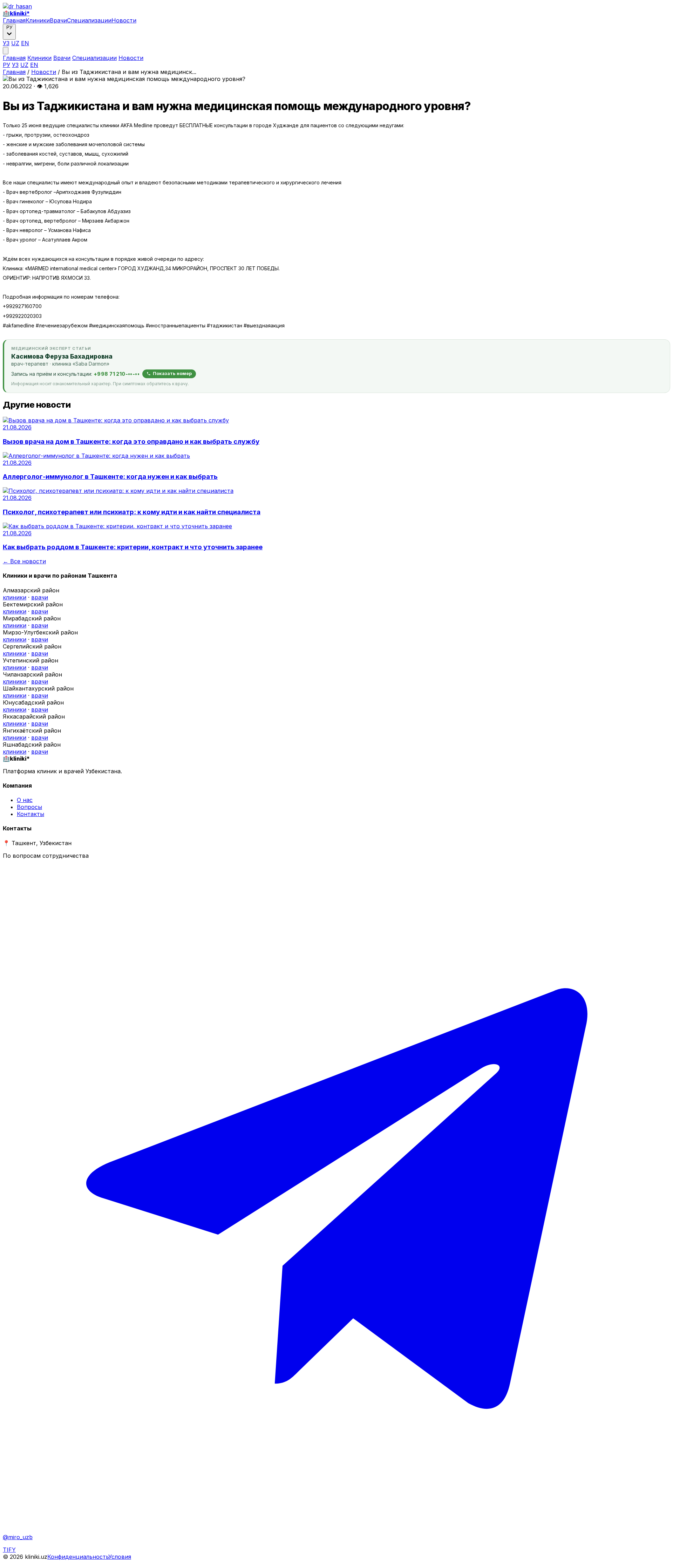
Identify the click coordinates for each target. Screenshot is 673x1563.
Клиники (38, 20)
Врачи (58, 20)
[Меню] (5, 50)
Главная (14, 20)
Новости (123, 20)
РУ (6, 64)
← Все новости (24, 561)
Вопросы (29, 806)
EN (25, 43)
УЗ (6, 43)
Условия (119, 1556)
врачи (39, 597)
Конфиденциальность (77, 1556)
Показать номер (172, 373)
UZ (15, 43)
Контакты (30, 813)
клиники (14, 597)
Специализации (89, 20)
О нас (25, 799)
